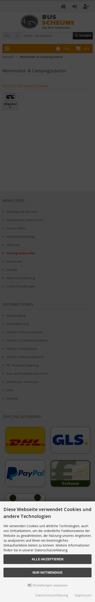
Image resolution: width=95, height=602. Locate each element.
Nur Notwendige (47, 572)
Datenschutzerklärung (51, 595)
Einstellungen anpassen (50, 585)
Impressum (83, 595)
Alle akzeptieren (47, 559)
